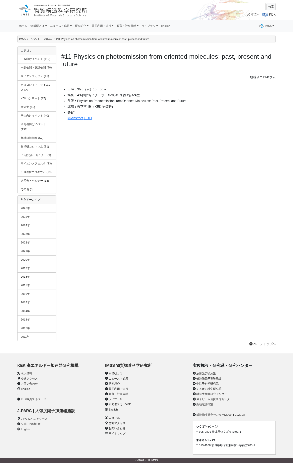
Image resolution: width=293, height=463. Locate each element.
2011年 (25, 336)
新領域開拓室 (204, 404)
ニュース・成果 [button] (60, 25)
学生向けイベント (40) (35, 115)
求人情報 (26, 373)
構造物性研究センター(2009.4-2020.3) (220, 414)
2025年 (25, 216)
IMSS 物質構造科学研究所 (128, 365)
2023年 (25, 233)
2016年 (25, 293)
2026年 (25, 208)
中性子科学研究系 (207, 383)
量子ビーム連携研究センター (214, 399)
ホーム (23, 25)
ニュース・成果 (118, 378)
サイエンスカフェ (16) (35, 76)
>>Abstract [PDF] (80, 118)
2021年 (25, 251)
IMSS (22, 39)
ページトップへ (264, 344)
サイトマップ (117, 433)
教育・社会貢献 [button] (126, 25)
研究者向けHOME (120, 404)
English (165, 25)
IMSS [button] (268, 25)
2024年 (25, 225)
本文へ (255, 14)
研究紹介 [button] (80, 25)
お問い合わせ (29, 383)
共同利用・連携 (118, 388)
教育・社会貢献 (118, 394)
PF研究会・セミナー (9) (36, 155)
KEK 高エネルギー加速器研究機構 (48, 365)
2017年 (25, 285)
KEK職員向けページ (33, 399)
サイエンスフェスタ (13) (36, 163)
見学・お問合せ (30, 423)
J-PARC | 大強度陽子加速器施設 (46, 411)
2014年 (48, 39)
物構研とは (116, 373)
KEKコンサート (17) (33, 98)
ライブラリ (116, 399)
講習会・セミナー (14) (35, 180)
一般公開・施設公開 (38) (36, 67)
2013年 (25, 319)
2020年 (25, 259)
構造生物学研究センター (211, 394)
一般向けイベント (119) (35, 58)
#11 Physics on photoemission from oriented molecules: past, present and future (102, 39)
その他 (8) (27, 189)
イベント (35, 39)
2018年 (25, 276)
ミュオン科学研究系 (208, 388)
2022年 (25, 242)
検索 (271, 6)
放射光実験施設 (206, 373)
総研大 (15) (28, 107)
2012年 (25, 328)
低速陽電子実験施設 (208, 378)
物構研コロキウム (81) (35, 146)
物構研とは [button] (37, 25)
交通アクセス (29, 378)
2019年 (25, 268)
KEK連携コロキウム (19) (36, 172)
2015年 (25, 302)
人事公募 (114, 417)
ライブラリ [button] (149, 25)
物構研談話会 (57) (32, 137)
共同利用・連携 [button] (101, 25)
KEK (272, 14)
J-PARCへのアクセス (34, 418)
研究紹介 (114, 383)
